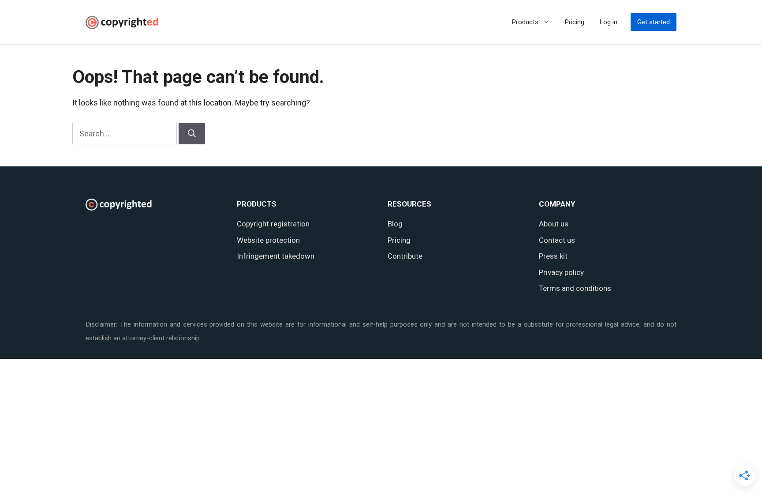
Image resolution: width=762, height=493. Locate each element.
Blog (395, 223)
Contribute (405, 256)
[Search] (192, 133)
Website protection (268, 240)
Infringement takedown (275, 256)
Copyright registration (273, 223)
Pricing (574, 22)
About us (553, 223)
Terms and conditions (575, 288)
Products (525, 22)
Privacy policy (561, 272)
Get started (653, 22)
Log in (608, 22)
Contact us (557, 240)
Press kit (553, 256)
